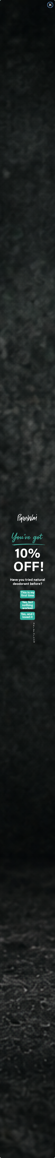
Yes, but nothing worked (27, 605)
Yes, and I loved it (27, 616)
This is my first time (27, 594)
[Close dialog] (50, 5)
